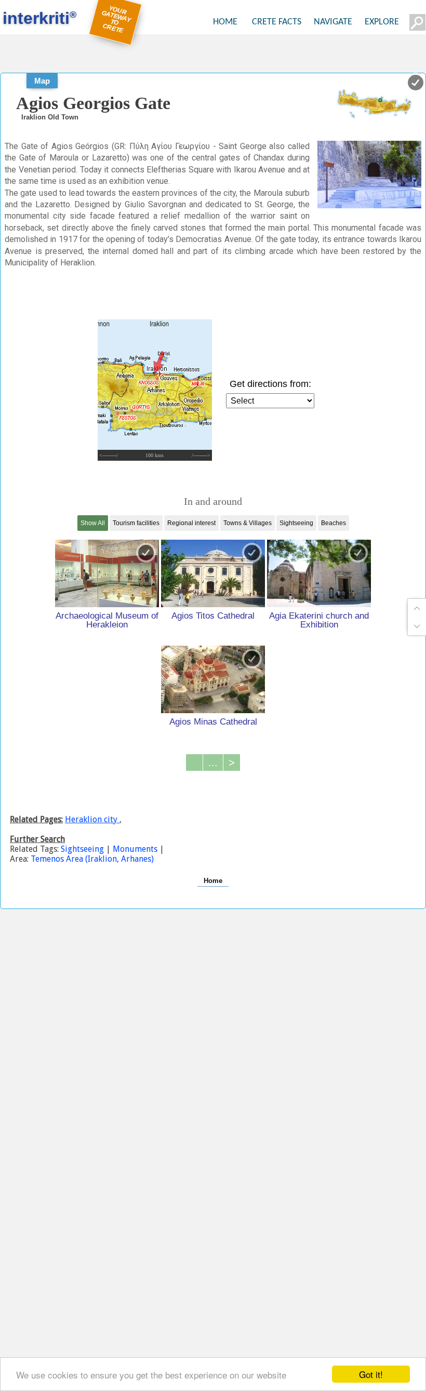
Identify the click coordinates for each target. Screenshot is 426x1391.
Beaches (333, 523)
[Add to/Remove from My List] (146, 553)
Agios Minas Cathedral (213, 721)
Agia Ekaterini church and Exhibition (319, 620)
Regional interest (191, 523)
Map (42, 80)
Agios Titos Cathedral (213, 615)
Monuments (135, 849)
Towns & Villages (247, 523)
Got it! (371, 1374)
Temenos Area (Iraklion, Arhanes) (92, 859)
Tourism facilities (136, 523)
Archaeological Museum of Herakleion (107, 620)
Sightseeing (296, 523)
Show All (93, 523)
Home (213, 881)
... (213, 762)
